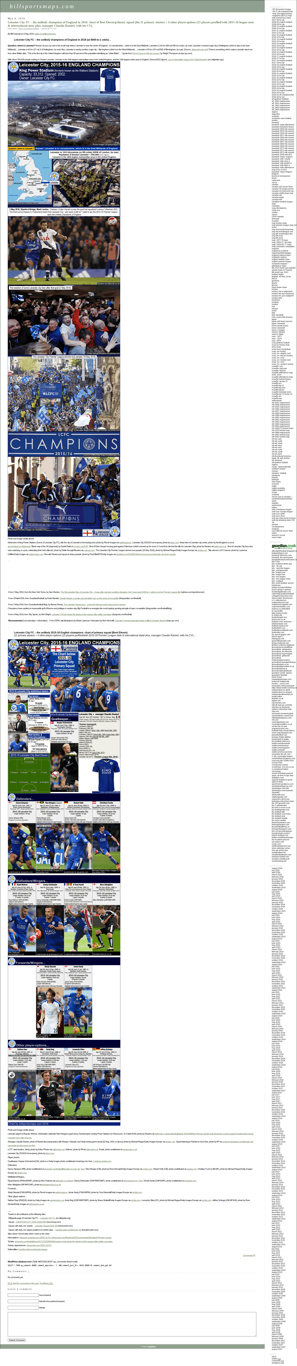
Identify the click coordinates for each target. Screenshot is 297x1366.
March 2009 (277, 1309)
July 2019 (276, 1043)
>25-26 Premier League (281, 9)
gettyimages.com (36, 554)
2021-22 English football (282, 78)
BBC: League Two (278, 574)
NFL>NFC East (276, 447)
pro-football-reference (281, 741)
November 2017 (278, 1086)
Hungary (275, 302)
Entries (276, 1359)
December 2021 (278, 981)
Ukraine (275, 524)
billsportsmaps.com (42, 6)
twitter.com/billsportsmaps (45, 34)
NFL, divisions (277, 460)
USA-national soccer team (282, 531)
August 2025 (277, 890)
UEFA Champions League (282, 509)
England (275, 249)
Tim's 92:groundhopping (282, 831)
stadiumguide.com (279, 797)
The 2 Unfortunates (279, 805)
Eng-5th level (277, 236)
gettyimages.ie (61, 1192)
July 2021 (276, 992)
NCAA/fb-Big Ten (278, 390)
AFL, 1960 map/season (281, 101)
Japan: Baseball (278, 323)
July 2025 (276, 892)
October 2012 (277, 1217)
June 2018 (276, 1071)
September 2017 (279, 1091)
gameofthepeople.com (281, 641)
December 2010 (278, 1264)
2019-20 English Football (282, 69)
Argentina (276, 114)
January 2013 (277, 1210)
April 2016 (276, 1127)
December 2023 (278, 930)
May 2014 (276, 1176)
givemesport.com (130, 1180)
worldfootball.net (279, 852)
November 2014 (278, 1163)
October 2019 (277, 1037)
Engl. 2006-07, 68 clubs (282, 242)
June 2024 (276, 917)
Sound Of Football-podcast (282, 773)
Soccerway (276, 771)
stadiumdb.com (278, 795)
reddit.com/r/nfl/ (278, 750)
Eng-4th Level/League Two (282, 234)
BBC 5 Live (276, 562)
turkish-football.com (280, 835)
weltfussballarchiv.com (281, 846)
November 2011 (278, 1240)
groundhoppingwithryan (282, 671)
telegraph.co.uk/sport (64, 1180)
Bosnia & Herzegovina (281, 176)
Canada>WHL (277, 199)
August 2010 (277, 1272)
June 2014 (276, 1174)
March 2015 (277, 1155)
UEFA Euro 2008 (278, 514)
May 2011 (276, 1253)
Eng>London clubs (279, 223)
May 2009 (276, 1304)
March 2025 (277, 898)
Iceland (275, 304)
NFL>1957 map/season (281, 411)
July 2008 (276, 1326)
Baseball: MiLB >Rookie (281, 159)
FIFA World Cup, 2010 (280, 272)
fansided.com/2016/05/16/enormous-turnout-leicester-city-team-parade (146, 554)
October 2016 (277, 1114)
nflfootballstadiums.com (282, 718)
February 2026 (278, 877)
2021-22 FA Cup (278, 80)
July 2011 (275, 1249)
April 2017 (276, 1101)
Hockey (275, 289)
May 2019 (276, 1048)
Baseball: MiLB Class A (281, 161)
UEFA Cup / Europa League (282, 512)
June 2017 (276, 1097)
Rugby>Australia (278, 488)
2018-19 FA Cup (278, 67)
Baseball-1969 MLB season (283, 146)
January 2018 (277, 1082)
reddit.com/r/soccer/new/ (282, 752)
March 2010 (277, 1283)
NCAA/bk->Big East (279, 368)
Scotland (275, 495)
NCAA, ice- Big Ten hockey (282, 356)
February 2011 (277, 1259)
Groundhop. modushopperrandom (281, 659)
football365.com (278, 628)
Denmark (275, 219)
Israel (274, 311)
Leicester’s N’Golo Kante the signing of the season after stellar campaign (82, 614)
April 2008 (276, 1332)
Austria (275, 120)
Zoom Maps (277, 537)
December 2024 (278, 904)
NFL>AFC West (277, 445)
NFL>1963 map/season (281, 424)
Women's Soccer (278, 535)
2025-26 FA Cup (278, 97)
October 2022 (277, 960)
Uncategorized (278, 527)
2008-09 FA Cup (278, 24)
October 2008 (277, 1319)
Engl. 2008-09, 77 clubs (282, 244)
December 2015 (278, 1135)
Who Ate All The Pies (280, 850)
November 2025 (278, 883)
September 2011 (278, 1244)
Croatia (275, 212)
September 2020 (279, 1014)
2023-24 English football (282, 86)
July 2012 (276, 1223)
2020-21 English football (282, 73)
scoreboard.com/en (280, 765)
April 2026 (276, 872)
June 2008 (276, 1328)
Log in (274, 1356)
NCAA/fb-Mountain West (281, 392)
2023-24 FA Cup (278, 88)
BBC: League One (278, 572)
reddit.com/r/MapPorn (281, 748)
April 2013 (276, 1204)
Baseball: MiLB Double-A (282, 163)
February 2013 (278, 1208)
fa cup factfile (277, 611)
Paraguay (276, 475)
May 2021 (276, 997)
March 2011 (277, 1257)
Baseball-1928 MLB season (283, 138)
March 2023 (277, 949)
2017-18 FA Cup (278, 63)
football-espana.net (280, 626)
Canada (275, 184)
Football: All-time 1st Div (281, 276)
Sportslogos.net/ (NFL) (280, 788)
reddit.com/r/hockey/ (280, 746)
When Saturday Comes (281, 848)
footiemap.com (278, 632)
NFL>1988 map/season (281, 433)
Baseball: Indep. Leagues (282, 157)
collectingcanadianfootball (283, 594)
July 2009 (276, 1300)
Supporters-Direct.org (280, 799)
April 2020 (276, 1024)
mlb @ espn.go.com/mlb (282, 705)
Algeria (275, 112)
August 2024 (277, 913)
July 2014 (276, 1172)
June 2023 (276, 943)
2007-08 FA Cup (278, 20)
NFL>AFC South (277, 443)
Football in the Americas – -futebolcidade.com (283, 623)
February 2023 (278, 952)
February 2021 (278, 1003)
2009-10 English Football (282, 26)
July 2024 (276, 915)
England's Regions (279, 257)
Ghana (274, 283)
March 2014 (277, 1180)
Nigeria (275, 465)
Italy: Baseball (277, 315)
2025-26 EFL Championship (283, 95)
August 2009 (277, 1298)
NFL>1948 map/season (281, 405)
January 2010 (277, 1287)
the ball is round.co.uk (281, 807)
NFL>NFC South (277, 452)
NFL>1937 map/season (281, 403)
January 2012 (277, 1236)
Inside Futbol (277, 696)
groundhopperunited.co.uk (283, 666)
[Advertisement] (64, 577)
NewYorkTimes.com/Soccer (282, 716)
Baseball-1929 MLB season (283, 140)
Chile (274, 204)
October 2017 (277, 1088)
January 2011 (277, 1261)
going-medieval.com (280, 643)
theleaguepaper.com (280, 825)
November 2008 (278, 1317)
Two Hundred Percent (280, 840)
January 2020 (277, 1031)
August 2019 (277, 1041)
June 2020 (276, 1020)
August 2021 (277, 990)
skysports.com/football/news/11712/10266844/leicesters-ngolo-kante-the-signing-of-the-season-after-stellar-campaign (63, 1241)
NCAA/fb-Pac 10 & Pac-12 (282, 394)
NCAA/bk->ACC (277, 366)
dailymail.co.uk (220, 546)
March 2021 (277, 1001)
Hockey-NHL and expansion (283, 294)
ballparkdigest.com (280, 553)
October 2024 (277, 909)
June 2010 (276, 1277)
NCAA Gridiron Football (281, 343)
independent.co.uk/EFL (281, 690)
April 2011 (276, 1255)
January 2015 (277, 1159)
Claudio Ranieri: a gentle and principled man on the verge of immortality (89, 598)
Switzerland (276, 505)
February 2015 (278, 1157)
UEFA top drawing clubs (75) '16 (283, 521)
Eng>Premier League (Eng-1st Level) (284, 226)
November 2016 (278, 1112)
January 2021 (277, 1005)
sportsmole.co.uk (130, 1149)
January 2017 (277, 1108)
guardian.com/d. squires (282, 673)
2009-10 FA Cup (278, 28)
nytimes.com (89, 550)
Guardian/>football (279, 675)
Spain (274, 501)
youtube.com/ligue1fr (280, 859)
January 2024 (277, 928)
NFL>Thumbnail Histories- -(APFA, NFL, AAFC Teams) (282, 457)
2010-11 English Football (282, 31)
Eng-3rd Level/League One (282, 232)
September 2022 (279, 962)
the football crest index (281, 814)
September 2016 (279, 1116)
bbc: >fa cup (277, 566)
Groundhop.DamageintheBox (284, 662)
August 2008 (277, 1324)
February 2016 (278, 1131)
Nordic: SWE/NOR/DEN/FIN (281, 467)
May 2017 (276, 1099)
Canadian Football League (282, 202)
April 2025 (276, 896)
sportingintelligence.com (282, 786)
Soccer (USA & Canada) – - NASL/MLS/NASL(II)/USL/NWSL (282, 498)
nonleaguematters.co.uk (282, 724)
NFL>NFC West (277, 454)
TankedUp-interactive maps (283, 801)
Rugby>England (278, 490)
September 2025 (279, 887)
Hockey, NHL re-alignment (282, 291)
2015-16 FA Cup (278, 54)
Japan (274, 319)
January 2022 (277, 979)
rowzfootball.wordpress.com (283, 758)
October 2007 (277, 1345)
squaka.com (191, 1169)
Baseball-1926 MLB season (283, 133)
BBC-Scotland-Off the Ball (282, 564)
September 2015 (279, 1142)
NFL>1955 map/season (281, 407)
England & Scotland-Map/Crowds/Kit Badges (281, 252)
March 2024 (277, 924)
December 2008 (278, 1315)
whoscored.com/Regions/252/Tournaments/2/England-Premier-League (81, 1237)
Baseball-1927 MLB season (283, 135)
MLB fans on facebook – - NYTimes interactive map (282, 708)
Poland (275, 477)
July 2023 (276, 941)
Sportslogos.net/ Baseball (282, 790)
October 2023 (277, 934)
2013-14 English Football (282, 43)
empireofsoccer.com (280, 602)
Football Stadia (278, 274)
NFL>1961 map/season (281, 420)
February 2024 (278, 926)
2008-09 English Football (282, 22)
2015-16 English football (28, 29)
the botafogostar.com (280, 810)
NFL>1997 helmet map (281, 435)
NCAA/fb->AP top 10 (280, 381)
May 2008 (276, 1330)
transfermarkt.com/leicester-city (68, 1230)
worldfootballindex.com (281, 855)
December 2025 (278, 881)
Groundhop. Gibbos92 (281, 656)
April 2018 (276, 1076)
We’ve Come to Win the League (146, 53)
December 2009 (278, 1289)
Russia (274, 492)
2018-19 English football (282, 65)
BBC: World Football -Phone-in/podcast (283, 584)
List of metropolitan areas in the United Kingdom (188, 59)
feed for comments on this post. (23, 1283)
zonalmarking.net (279, 861)
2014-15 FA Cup (278, 50)
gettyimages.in (125, 542)
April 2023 (276, 947)
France (274, 279)
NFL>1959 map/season (281, 415)
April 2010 (276, 1281)
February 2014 (278, 1182)
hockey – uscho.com (280, 684)
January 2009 (277, 1313)
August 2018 (277, 1067)
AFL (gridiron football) (280, 99)
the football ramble (279, 818)
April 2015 (276, 1153)
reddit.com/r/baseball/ (281, 743)
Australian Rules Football (281, 118)
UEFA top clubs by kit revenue (284, 518)
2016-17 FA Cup (278, 58)
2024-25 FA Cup (278, 93)
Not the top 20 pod (279, 726)
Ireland (275, 309)
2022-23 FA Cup (278, 84)
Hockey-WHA (277, 298)
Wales (274, 533)
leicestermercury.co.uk (51, 1184)
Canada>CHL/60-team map (282, 193)
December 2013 (278, 1187)
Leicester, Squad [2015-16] (46, 1226)
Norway (275, 471)
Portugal (275, 479)
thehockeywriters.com (281, 823)
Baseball (275, 122)
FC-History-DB (277, 615)
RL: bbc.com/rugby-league (282, 756)
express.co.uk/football (281, 609)
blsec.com (174, 542)
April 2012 (276, 1229)
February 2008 (278, 1336)
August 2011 (277, 1247)
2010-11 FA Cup (278, 33)
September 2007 (279, 1347)
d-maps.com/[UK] (80, 546)
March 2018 (277, 1078)
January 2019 (277, 1056)
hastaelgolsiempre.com (281, 679)
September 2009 (279, 1296)
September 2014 (279, 1167)
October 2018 (277, 1063)
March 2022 (277, 975)
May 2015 (276, 1150)
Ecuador (275, 221)
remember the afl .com (281, 754)
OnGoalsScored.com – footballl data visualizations (283, 729)
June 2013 (276, 1200)
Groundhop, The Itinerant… (283, 651)
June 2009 (276, 1302)
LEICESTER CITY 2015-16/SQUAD (31, 1222)
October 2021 (277, 986)
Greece (275, 285)
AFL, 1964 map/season (281, 110)
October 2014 (277, 1165)
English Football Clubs (281, 259)
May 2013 (276, 1202)
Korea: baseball (278, 328)
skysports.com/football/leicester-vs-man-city (62, 1169)
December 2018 (278, 1059)
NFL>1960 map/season (281, 417)
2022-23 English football (282, 82)
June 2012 (276, 1225)
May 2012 (276, 1227)
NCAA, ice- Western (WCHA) (282, 364)
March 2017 (277, 1103)
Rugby (274, 486)
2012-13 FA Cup (278, 41)
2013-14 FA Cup (278, 46)
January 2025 (277, 902)
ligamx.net (276, 701)
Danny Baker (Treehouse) (282, 598)
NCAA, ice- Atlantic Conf (281, 353)
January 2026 (277, 879)
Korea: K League (278, 330)
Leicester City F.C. (47, 1218)
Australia (275, 116)
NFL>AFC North (277, 441)
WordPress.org (278, 1363)
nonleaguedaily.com (280, 722)
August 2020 (277, 1016)
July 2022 (276, 966)
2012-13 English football (282, 39)
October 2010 (277, 1268)
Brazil (274, 178)
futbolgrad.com (278, 639)
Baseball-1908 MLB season (283, 129)
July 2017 (276, 1095)
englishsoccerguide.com (282, 604)
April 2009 (276, 1306)
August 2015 (277, 1144)
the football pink (278, 816)
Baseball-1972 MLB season (283, 152)
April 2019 (276, 1050)
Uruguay (275, 529)
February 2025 (278, 900)
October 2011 (277, 1242)
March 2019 (277, 1052)
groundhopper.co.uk (280, 664)
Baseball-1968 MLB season (283, 144)
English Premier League (281, 261)
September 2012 (279, 1219)
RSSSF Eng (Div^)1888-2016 (283, 761)
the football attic (278, 812)
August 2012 (277, 1221)
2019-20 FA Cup (278, 71)
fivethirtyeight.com (279, 617)
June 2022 (276, 969)
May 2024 (276, 920)
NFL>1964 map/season (281, 426)
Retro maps (276, 482)
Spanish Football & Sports (282, 780)
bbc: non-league (279, 577)
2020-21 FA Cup (278, 76)
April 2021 (276, 999)
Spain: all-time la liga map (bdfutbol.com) (282, 776)
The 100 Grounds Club (281, 803)
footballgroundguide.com (282, 630)
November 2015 (278, 1138)
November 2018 (278, 1061)
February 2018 (278, 1080)
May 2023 (276, 945)
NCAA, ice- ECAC (278, 358)
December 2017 (278, 1084)
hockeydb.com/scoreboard (283, 686)
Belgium (275, 174)
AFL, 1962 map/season (281, 105)
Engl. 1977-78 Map (280, 240)
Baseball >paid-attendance (283, 125)
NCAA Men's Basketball (281, 349)
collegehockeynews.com (282, 596)
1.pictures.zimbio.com (102, 1161)
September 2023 (279, 937)
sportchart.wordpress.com (282, 784)
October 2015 (277, 1140)
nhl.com (275, 720)
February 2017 (278, 1105)
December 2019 (278, 1033)
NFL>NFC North (277, 450)
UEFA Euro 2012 (278, 516)
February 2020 (278, 1029)
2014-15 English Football (282, 48)
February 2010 (278, 1285)
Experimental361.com (281, 607)
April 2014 (276, 1178)
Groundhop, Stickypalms (282, 649)
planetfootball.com (279, 735)
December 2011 (278, 1238)
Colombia (276, 206)
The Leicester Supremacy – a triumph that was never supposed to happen (94, 604)
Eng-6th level (277, 238)
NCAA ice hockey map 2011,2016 (281, 346)
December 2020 (278, 1007)
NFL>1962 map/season (281, 422)
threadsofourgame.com (281, 829)
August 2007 (277, 1349)
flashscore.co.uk (278, 619)
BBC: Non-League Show (281, 579)
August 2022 (277, 964)
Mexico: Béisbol (278, 332)
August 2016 (277, 1118)
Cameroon (276, 180)
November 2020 (278, 1009)
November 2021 (278, 984)
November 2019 (278, 1035)
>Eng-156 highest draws (282, 14)
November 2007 (278, 1343)
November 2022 (278, 958)
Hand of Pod (277, 677)
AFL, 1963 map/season (281, 108)
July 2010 (276, 1274)
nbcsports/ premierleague (282, 713)
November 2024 (278, 907)
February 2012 (278, 1234)
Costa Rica (276, 210)
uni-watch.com (278, 842)
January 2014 (277, 1185)
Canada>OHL (277, 195)
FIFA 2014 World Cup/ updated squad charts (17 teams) (284, 269)
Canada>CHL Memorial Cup (283, 191)
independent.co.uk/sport (282, 692)
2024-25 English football (282, 90)
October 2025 (277, 885)
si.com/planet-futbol (280, 769)
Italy (273, 313)
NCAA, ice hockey (279, 351)
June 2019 (276, 1046)
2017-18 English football (282, 60)
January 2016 (277, 1133)
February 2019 (278, 1054)
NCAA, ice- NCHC (278, 362)
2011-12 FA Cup (278, 37)
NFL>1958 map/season (281, 413)
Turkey (274, 507)
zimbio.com (202, 550)
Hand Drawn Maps (279, 287)
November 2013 (278, 1189)
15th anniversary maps (281, 18)
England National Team (281, 255)
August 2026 (277, 868)
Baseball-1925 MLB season (283, 131)
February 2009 (278, 1311)
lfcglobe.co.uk (277, 698)
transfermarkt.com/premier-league (33, 1249)
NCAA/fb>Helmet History (281, 379)
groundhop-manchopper (282, 654)
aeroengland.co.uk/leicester (19, 546)
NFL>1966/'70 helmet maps (282, 428)
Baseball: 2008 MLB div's (282, 155)
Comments (278, 1361)
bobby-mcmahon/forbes (282, 587)
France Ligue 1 (277, 636)
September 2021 (279, 988)
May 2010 (276, 1279)
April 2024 (276, 922)
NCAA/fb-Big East (278, 388)
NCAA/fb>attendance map (282, 377)
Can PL (274, 182)
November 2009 (278, 1292)
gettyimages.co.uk (36, 1204)
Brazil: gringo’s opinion (281, 589)
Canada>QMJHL (278, 197)
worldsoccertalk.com (280, 857)
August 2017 (277, 1093)
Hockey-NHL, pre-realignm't (283, 296)
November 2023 (278, 932)
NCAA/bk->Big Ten (279, 371)
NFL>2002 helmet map (281, 437)
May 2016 (276, 1125)
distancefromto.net (199, 49)
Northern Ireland (278, 469)
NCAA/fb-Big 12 (278, 385)
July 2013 (276, 1197)
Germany (275, 281)
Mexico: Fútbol (277, 334)
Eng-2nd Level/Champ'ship (282, 229)
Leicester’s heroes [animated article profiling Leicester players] (140, 620)
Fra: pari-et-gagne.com (281, 634)
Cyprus (274, 215)
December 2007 (278, 1341)
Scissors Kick (277, 763)
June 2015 (276, 1148)
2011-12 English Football (282, 35)
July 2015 (276, 1146)
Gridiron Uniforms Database (283, 645)
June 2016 (276, 1123)
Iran (273, 306)
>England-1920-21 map (282, 16)
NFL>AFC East (276, 439)
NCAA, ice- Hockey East (281, 360)
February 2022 (278, 977)
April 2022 (276, 973)
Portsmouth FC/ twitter (280, 739)
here (83, 1169)
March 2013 (277, 1206)
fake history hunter (279, 613)
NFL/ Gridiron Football (280, 462)
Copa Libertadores (279, 208)
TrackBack (46, 1283)
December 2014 (278, 1161)
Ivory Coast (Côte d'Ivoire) (282, 317)
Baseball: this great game (282, 557)
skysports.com (190, 1180)
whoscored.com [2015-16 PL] (38, 1245)
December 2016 (278, 1110)
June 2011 (276, 1251)
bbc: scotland (277, 581)
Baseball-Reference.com (282, 555)
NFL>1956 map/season (281, 409)
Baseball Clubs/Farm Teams (283, 127)
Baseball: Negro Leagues (282, 172)
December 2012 (278, 1212)
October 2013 (277, 1191)
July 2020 (276, 1018)
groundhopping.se (279, 669)
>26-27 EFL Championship (282, 11)
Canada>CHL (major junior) (282, 189)
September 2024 (279, 911)
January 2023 (277, 954)
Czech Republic (278, 217)
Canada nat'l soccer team (282, 187)
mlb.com (275, 711)
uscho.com (276, 844)
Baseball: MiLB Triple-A (281, 165)
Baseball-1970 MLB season (283, 148)
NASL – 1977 (277, 336)
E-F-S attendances (279, 600)
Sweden (275, 503)
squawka (275, 792)
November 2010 (278, 1266)
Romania (275, 484)
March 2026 (277, 875)
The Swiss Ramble (279, 820)
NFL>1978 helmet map (281, 430)
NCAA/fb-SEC (277, 396)
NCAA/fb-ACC (277, 383)
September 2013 (279, 1193)
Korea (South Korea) (280, 326)
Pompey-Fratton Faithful (281, 737)
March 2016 (277, 1129)
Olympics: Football (279, 473)
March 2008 (277, 1334)
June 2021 (276, 994)
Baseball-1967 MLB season (283, 142)
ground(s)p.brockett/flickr (282, 647)
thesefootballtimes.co (281, 827)
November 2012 (278, 1215)
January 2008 (277, 1338)
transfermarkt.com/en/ (281, 833)
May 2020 (276, 1022)
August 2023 (277, 939)
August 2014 (277, 1170)
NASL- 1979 (276, 341)
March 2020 (277, 1026)
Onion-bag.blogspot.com (282, 733)
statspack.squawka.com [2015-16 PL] (35, 1237)
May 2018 (276, 1073)
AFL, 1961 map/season (281, 103)
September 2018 (279, 1065)
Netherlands (277, 400)
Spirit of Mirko (277, 782)
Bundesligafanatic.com (281, 592)
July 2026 (276, 870)
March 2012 (277, 1232)
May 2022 (276, 971)
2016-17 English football (282, 56)
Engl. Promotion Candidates (283, 246)
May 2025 (276, 894)
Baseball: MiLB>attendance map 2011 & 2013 (283, 168)
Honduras (276, 300)
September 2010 (279, 1270)
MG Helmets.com (279, 703)
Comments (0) (249, 1255)
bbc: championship (280, 570)
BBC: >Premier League (281, 568)
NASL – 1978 (277, 338)
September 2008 (279, 1321)
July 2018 (276, 1069)
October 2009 (277, 1294)
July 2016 (276, 1120)
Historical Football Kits (280, 681)
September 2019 (279, 1039)
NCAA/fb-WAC (277, 398)
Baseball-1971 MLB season (283, 150)
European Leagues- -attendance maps (280, 265)
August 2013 (277, 1195)
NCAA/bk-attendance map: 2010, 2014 (282, 374)
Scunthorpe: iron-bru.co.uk (283, 767)
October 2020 (277, 1011)
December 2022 (278, 956)
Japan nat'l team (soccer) (282, 321)
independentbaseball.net (282, 694)
